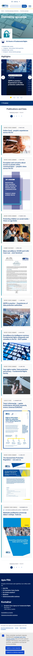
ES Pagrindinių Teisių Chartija (11, 590)
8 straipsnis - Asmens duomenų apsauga (12, 51)
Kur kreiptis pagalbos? (9, 592)
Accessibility (3, 629)
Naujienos (5, 594)
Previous (3, 77)
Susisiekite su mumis (7, 612)
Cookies (16, 627)
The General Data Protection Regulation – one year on (13, 459)
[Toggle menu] (29, 6)
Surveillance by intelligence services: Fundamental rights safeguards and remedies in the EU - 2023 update (16, 337)
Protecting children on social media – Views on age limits (16, 220)
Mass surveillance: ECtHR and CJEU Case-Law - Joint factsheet (16, 252)
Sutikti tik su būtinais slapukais (15, 652)
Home (2, 11)
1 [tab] (11, 97)
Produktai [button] (5, 103)
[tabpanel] (16, 77)
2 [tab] (14, 97)
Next (30, 77)
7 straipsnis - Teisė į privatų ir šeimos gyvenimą (13, 48)
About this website (4, 627)
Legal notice (10, 627)
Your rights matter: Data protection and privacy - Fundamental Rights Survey (15, 371)
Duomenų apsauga (24, 11)
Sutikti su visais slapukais (14, 648)
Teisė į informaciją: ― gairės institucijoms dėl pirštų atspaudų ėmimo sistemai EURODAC (15, 405)
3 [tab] (18, 97)
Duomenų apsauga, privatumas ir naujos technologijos (16, 11)
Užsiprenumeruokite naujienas (11, 596)
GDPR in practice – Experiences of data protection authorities (16, 82)
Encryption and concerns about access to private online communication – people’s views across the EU (14, 165)
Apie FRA (5, 588)
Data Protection (23, 627)
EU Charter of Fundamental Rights (16, 41)
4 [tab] (21, 97)
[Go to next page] (19, 116)
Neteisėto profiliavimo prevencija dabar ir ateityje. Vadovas (14, 514)
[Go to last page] (21, 116)
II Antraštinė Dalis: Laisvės (7, 46)
